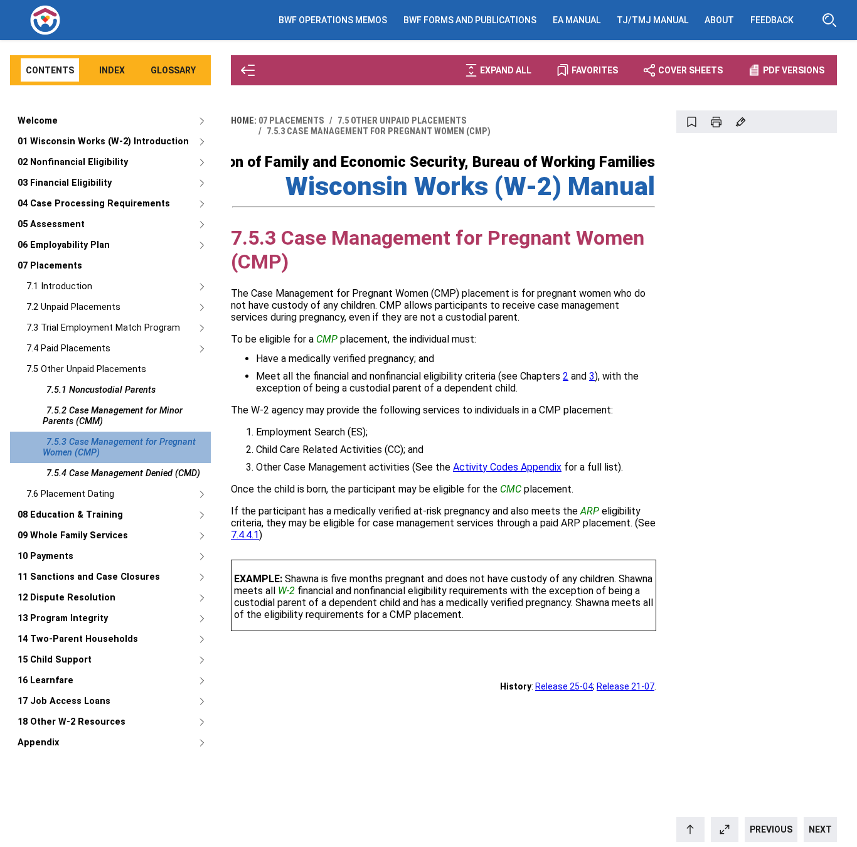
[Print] (716, 122)
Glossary (173, 70)
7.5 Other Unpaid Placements (402, 120)
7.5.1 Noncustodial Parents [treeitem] (101, 390)
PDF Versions (793, 70)
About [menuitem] (719, 20)
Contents (50, 70)
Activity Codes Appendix (507, 467)
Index (112, 70)
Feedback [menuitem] (772, 20)
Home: (244, 120)
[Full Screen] (725, 829)
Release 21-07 (625, 686)
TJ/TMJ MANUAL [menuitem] (652, 20)
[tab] (50, 70)
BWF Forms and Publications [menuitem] (469, 20)
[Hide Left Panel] (247, 70)
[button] (327, 339)
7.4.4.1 (245, 535)
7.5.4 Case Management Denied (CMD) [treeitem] (123, 473)
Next (820, 829)
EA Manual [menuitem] (576, 20)
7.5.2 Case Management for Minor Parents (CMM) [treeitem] (113, 416)
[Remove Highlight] (740, 122)
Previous (771, 829)
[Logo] (45, 20)
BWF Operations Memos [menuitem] (333, 20)
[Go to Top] (690, 829)
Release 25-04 (564, 686)
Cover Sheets (690, 70)
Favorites (595, 70)
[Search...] (829, 20)
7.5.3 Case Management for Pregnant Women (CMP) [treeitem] (119, 447)
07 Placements (291, 120)
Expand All (505, 70)
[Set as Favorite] (691, 122)
